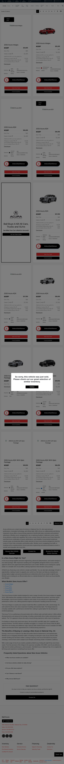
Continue (32, 387)
